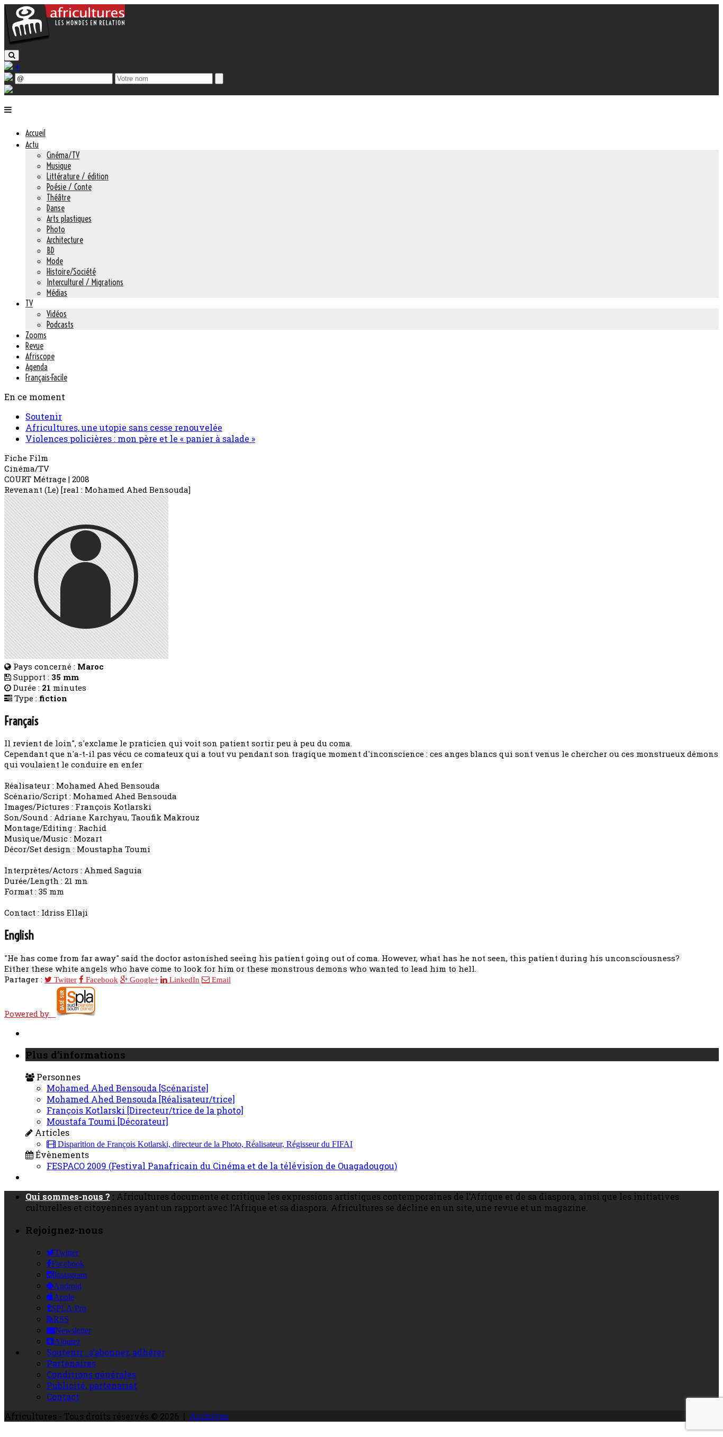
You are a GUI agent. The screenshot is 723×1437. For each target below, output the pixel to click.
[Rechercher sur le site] (11, 55)
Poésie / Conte (69, 187)
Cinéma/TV (63, 155)
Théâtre (58, 197)
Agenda (36, 366)
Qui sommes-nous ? (67, 1196)
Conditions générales (91, 1374)
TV (29, 303)
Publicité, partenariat (92, 1385)
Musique (59, 165)
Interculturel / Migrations (85, 282)
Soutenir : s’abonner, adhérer (106, 1352)
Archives (209, 1416)
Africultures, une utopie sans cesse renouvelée (123, 427)
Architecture (65, 239)
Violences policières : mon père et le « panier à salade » (140, 438)
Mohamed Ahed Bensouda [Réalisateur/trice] (141, 1099)
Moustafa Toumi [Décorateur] (107, 1121)
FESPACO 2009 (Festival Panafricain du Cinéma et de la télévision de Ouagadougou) (222, 1165)
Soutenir (43, 416)
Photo (56, 229)
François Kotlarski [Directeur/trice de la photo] (145, 1110)
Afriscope (40, 356)
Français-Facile (46, 377)
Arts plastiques (69, 218)
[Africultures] (64, 43)
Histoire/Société (71, 271)
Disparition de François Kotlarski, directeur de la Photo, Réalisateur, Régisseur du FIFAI (204, 1144)
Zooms (36, 335)
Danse (56, 208)
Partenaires (71, 1363)
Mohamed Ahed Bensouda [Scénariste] (128, 1087)
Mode (55, 261)
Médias (57, 292)
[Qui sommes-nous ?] (8, 89)
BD (51, 250)
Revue (34, 345)
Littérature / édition (78, 176)
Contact (63, 1396)
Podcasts (60, 324)
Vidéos (57, 314)
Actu (32, 144)
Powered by (30, 1013)
